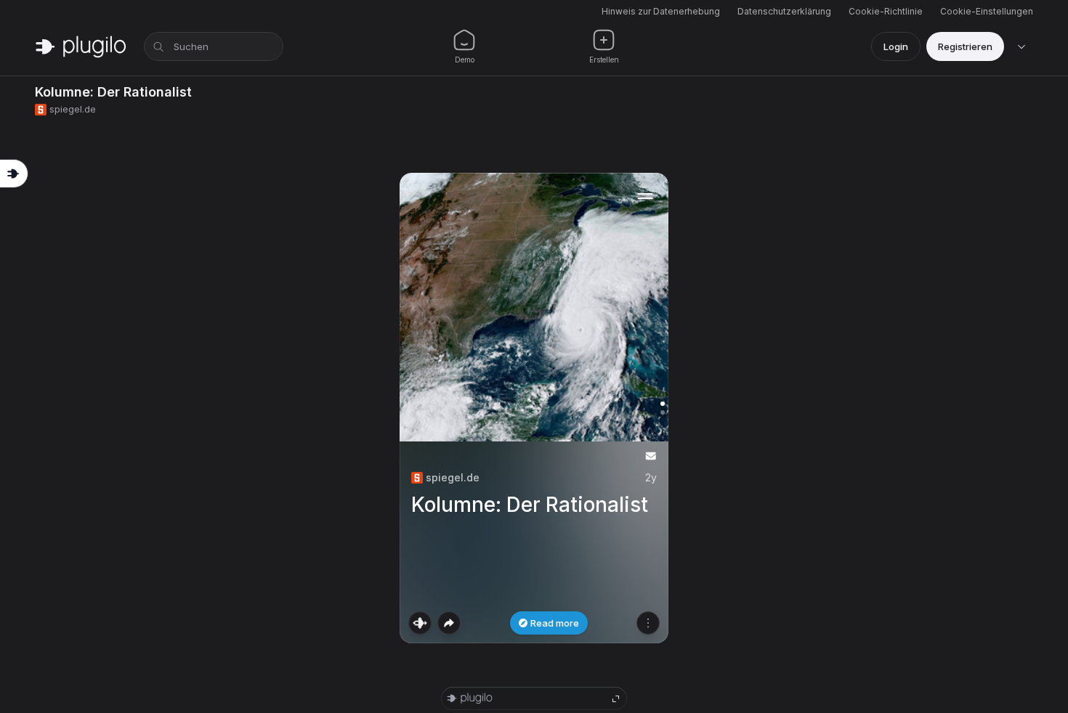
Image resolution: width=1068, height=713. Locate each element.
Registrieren (965, 46)
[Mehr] (648, 623)
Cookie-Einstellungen (986, 11)
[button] (534, 408)
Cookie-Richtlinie (886, 11)
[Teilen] (449, 623)
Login (895, 46)
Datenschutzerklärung (784, 11)
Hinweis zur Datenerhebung (661, 11)
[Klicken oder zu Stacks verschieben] (420, 623)
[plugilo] (80, 46)
